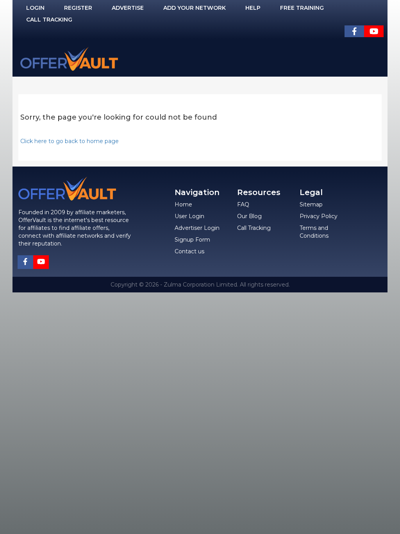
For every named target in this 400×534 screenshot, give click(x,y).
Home (183, 204)
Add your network (194, 7)
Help (253, 7)
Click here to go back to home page (69, 141)
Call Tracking (49, 19)
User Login (189, 216)
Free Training (302, 7)
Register (78, 7)
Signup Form (192, 239)
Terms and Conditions (314, 231)
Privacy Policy (319, 216)
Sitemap (311, 204)
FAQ (243, 204)
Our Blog (249, 216)
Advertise (128, 7)
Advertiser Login (197, 227)
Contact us (189, 251)
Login (35, 7)
